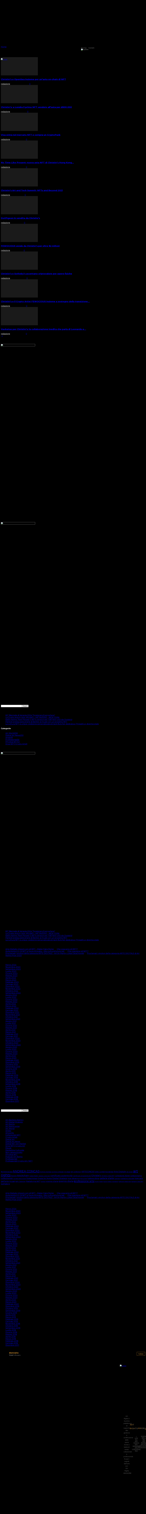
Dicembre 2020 (12, 1038)
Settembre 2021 (12, 1019)
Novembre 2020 (13, 1041)
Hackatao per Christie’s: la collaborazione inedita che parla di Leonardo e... (43, 329)
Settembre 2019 (12, 1067)
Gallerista (117, 1178)
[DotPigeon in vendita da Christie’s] (19, 214)
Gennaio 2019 (11, 1077)
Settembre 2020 (13, 1045)
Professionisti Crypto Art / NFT (19, 1161)
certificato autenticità (61, 1175)
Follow (140, 1354)
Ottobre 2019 (11, 1064)
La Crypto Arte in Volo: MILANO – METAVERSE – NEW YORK (32, 717)
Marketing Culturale (14, 1150)
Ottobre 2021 (11, 1017)
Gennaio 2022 (11, 1010)
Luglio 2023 (10, 971)
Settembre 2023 (13, 969)
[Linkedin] (65, 53)
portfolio (43, 1181)
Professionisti (11, 1159)
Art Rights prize (12, 1126)
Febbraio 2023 (12, 982)
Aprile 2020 (10, 1056)
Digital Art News (12, 1141)
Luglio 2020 (10, 1049)
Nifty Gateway (20, 1181)
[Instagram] (70, 48)
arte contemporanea (104, 1172)
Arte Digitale (120, 1171)
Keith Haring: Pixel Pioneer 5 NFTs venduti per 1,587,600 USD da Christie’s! (38, 720)
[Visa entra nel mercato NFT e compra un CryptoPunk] (19, 130)
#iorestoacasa (6, 1172)
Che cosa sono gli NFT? (67, 949)
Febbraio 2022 (12, 1008)
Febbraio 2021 (11, 1034)
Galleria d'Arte (93, 1178)
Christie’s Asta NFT (108, 1176)
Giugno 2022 (11, 999)
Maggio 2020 (11, 1054)
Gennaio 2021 (11, 1036)
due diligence (74, 1178)
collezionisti (7, 1178)
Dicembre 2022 (12, 986)
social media (99, 1181)
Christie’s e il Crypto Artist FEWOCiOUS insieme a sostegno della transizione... (45, 301)
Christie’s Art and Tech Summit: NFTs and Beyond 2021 (32, 190)
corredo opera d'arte (19, 1178)
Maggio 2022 (11, 1002)
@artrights (13, 1353)
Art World (9, 1128)
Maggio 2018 (11, 1090)
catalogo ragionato (44, 1176)
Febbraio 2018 (11, 1097)
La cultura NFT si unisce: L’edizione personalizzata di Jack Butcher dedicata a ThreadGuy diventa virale (52, 724)
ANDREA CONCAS (26, 1171)
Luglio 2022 (10, 997)
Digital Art (10, 1139)
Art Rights (10, 1124)
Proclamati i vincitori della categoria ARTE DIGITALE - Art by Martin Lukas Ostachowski (44, 953)
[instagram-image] (13, 1371)
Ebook (8, 1148)
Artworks (9, 1133)
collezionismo (136, 1176)
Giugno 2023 (11, 973)
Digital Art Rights (45, 1178)
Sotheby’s (5, 1184)
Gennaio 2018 (11, 1099)
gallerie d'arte (107, 1178)
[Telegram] (126, 1501)
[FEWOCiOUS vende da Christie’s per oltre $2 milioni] (19, 241)
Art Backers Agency (14, 1120)
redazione (5, 139)
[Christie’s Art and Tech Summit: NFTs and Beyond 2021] (19, 186)
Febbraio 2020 (12, 1060)
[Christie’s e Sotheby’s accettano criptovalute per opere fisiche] (19, 269)
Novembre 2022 (12, 989)
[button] (95, 54)
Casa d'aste (33, 1176)
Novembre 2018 (12, 1080)
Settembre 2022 (13, 993)
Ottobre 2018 (11, 1082)
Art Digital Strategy (14, 1122)
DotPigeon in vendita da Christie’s (20, 218)
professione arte (84, 1181)
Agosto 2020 (11, 1047)
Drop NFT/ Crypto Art (15, 1146)
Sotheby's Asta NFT (137, 1181)
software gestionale (125, 1181)
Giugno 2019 (11, 1069)
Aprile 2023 (10, 978)
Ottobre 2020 (11, 1043)
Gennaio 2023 (11, 984)
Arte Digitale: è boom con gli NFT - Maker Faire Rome (29, 949)
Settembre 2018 (12, 1084)
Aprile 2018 (10, 1093)
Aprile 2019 (10, 1071)
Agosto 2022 (11, 995)
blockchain (23, 1175)
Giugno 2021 (11, 1025)
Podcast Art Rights (13, 1157)
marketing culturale (127, 1178)
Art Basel (67, 1172)
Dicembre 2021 (12, 1012)
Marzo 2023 (10, 980)
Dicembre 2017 (12, 1101)
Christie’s (96, 1175)
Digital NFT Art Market (15, 1144)
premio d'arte (66, 1181)
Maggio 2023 (11, 976)
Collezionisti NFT (13, 1135)
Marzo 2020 (10, 1058)
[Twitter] (126, 1506)
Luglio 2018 (10, 1086)
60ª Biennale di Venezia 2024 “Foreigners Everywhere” (30, 715)
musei (12, 1181)
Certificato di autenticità (82, 1176)
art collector (76, 1172)
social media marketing (110, 1181)
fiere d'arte (83, 1178)
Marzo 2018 (10, 1095)
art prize (129, 1172)
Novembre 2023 (12, 967)
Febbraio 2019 (11, 1075)
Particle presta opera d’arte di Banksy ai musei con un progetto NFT (36, 722)
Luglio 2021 (10, 1023)
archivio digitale (58, 1172)
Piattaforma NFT (33, 1181)
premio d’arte (52, 1181)
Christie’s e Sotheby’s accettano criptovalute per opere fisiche (36, 273)
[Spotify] (70, 53)
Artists (8, 1131)
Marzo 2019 (10, 1073)
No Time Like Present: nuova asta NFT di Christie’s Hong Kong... (37, 162)
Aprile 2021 (10, 1030)
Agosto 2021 (11, 1021)
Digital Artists (31, 1178)
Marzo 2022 (10, 1006)
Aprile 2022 (10, 1004)
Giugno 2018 (11, 1088)
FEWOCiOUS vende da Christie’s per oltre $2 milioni (30, 246)
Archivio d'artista (46, 1172)
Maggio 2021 (11, 1028)
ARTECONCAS (88, 1171)
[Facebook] (65, 48)
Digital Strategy (60, 1178)
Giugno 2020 (11, 1051)
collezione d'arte (122, 1176)
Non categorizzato (13, 1152)
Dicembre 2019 (12, 1062)
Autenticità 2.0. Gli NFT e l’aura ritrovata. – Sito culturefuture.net (34, 951)
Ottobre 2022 (11, 991)
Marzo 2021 (10, 1032)
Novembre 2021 (12, 1015)
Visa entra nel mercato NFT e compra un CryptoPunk (30, 135)
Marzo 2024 (10, 965)
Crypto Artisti (11, 1137)
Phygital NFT (11, 1154)
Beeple (14, 1176)
